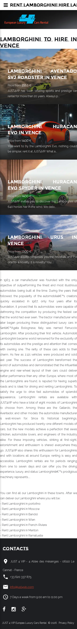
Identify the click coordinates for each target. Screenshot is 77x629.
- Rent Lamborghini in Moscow (20, 509)
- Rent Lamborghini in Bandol (19, 514)
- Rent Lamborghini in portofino (20, 503)
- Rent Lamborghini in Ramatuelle (21, 535)
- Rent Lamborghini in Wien (17, 519)
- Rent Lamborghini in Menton (19, 530)
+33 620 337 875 (21, 577)
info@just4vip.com (22, 587)
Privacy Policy (66, 622)
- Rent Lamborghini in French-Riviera (23, 525)
